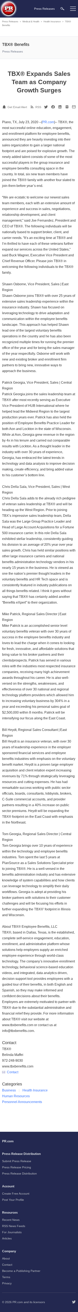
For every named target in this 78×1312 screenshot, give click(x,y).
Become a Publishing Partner (21, 1271)
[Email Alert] (4, 107)
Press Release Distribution (19, 1173)
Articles (7, 1238)
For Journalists (12, 1232)
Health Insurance (52, 21)
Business (9, 1090)
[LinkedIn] (60, 107)
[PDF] (67, 107)
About (6, 1258)
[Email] (74, 107)
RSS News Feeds (13, 1226)
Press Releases (10, 21)
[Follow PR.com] (74, 1302)
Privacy (7, 1283)
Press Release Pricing (16, 1167)
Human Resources (16, 1096)
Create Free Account (15, 1193)
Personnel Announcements (22, 1102)
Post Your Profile (13, 1199)
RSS (38, 107)
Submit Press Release (16, 1161)
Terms (6, 1277)
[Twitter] (46, 107)
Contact (12, 1072)
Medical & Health (30, 21)
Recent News (11, 1219)
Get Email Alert (17, 107)
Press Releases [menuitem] (44, 8)
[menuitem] (62, 8)
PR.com (48, 122)
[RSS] (32, 107)
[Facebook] (53, 107)
